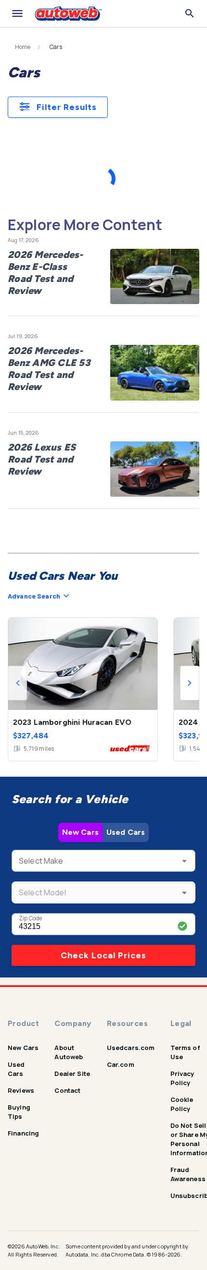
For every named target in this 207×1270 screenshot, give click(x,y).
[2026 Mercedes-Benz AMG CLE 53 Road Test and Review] (154, 373)
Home (23, 47)
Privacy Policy (182, 1078)
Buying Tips (19, 1112)
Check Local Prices (103, 955)
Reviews (21, 1090)
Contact (67, 1090)
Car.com (120, 1064)
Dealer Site (72, 1073)
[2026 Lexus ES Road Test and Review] (154, 469)
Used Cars (125, 832)
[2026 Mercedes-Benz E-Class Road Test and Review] (154, 277)
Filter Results (67, 107)
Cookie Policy (182, 1104)
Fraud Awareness (188, 1174)
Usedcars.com (131, 1047)
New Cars (80, 832)
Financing (23, 1133)
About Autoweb (68, 1052)
